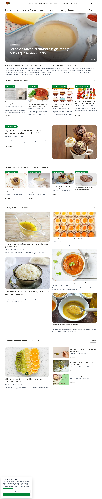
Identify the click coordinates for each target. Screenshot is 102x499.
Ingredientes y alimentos (59, 3)
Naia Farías (12, 56)
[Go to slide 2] (92, 59)
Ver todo (93, 80)
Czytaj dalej (9, 146)
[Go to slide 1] (91, 59)
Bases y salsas (49, 3)
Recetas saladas (69, 3)
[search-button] (92, 3)
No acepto (16, 491)
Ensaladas (76, 3)
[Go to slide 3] (94, 59)
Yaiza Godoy (78, 105)
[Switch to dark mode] (95, 3)
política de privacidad (8, 488)
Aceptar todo (17, 494)
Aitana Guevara (55, 190)
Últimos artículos (30, 3)
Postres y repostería (40, 3)
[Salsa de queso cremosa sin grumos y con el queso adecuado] (51, 37)
